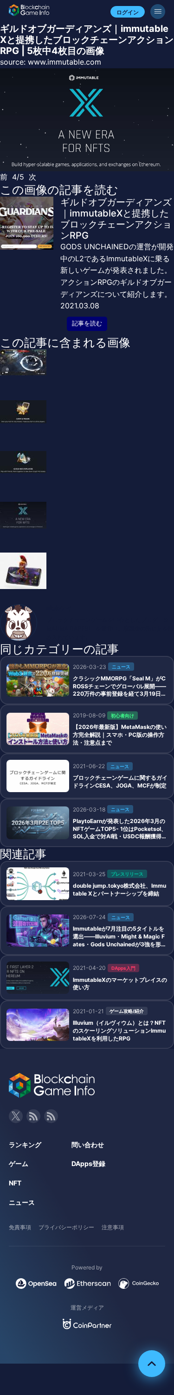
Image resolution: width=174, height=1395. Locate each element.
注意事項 (113, 1227)
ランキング (25, 1144)
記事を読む (87, 323)
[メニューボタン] (157, 11)
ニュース (22, 1202)
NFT (15, 1183)
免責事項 (20, 1227)
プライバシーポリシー (66, 1227)
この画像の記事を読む (59, 190)
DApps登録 (88, 1163)
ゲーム (18, 1163)
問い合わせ (87, 1144)
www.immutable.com (64, 61)
